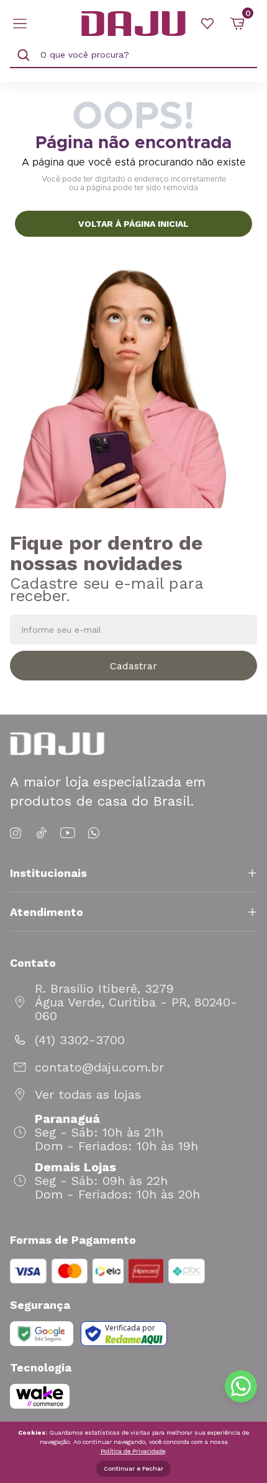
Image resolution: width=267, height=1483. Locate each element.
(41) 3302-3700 (80, 1039)
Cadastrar (133, 666)
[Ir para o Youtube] (68, 833)
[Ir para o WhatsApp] (94, 833)
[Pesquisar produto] (23, 55)
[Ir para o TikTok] (42, 833)
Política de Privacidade (133, 1451)
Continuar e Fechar (133, 1468)
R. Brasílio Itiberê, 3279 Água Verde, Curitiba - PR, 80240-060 (136, 1002)
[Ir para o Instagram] (17, 833)
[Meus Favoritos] (207, 23)
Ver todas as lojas (88, 1094)
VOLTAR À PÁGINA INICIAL (133, 224)
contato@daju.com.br (99, 1067)
